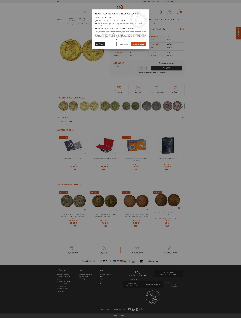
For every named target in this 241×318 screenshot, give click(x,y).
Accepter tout (139, 44)
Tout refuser (123, 44)
